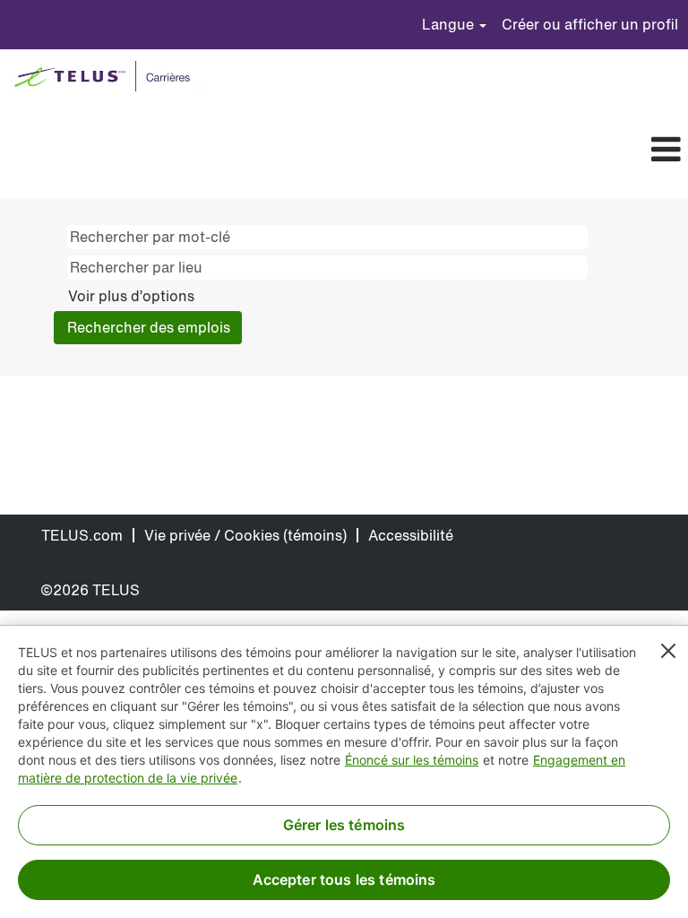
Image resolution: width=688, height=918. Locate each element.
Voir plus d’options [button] (131, 296)
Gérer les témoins (344, 825)
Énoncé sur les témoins (411, 759)
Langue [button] (449, 24)
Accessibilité (410, 535)
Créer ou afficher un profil (590, 24)
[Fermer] (668, 651)
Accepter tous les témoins (344, 879)
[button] (373, 151)
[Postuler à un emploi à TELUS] (106, 78)
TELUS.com (82, 535)
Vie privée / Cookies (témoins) (245, 535)
